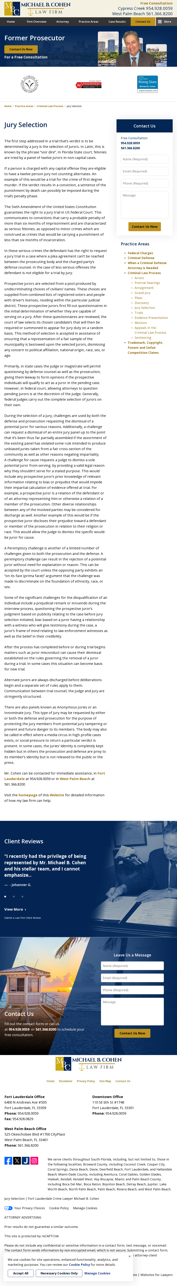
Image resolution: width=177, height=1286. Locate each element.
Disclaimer (66, 1081)
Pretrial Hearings (147, 283)
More (167, 22)
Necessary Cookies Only (59, 1273)
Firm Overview (36, 22)
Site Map (105, 1081)
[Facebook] (8, 1161)
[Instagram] (34, 1161)
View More (13, 909)
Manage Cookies (85, 1208)
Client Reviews (23, 841)
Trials (139, 313)
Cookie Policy (59, 1208)
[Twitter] (17, 1161)
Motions (141, 323)
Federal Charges (140, 253)
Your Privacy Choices (29, 1208)
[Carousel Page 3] (26, 896)
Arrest (139, 278)
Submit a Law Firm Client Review (22, 917)
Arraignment (144, 288)
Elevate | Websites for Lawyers (143, 1275)
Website (57, 795)
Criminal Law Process (50, 106)
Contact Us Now (21, 49)
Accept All (20, 1273)
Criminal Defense (141, 258)
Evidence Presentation (151, 318)
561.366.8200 (159, 13)
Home (11, 22)
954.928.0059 (159, 8)
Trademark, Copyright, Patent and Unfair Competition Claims (145, 347)
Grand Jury (142, 293)
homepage (28, 795)
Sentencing (143, 337)
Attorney (62, 22)
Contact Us (143, 22)
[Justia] (26, 1161)
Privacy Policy (86, 1081)
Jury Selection (145, 308)
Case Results (117, 22)
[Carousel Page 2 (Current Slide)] (17, 896)
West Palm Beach (75, 778)
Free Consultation (156, 3)
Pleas (138, 298)
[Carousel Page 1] (8, 896)
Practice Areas (88, 22)
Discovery (142, 303)
